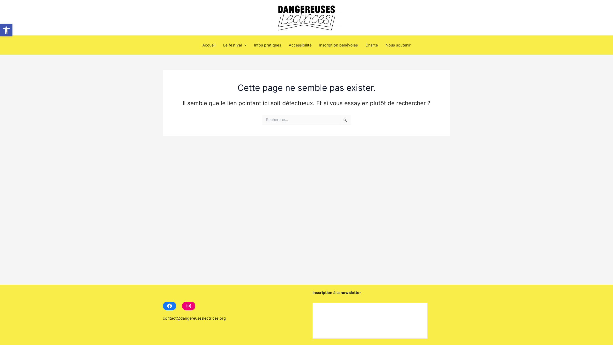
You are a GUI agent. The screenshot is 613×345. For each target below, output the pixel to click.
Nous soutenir (398, 45)
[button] (6, 30)
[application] (244, 45)
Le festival (232, 45)
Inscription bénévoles (338, 45)
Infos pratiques (267, 45)
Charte (371, 45)
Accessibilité (300, 45)
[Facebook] (169, 306)
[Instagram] (188, 306)
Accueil (209, 45)
